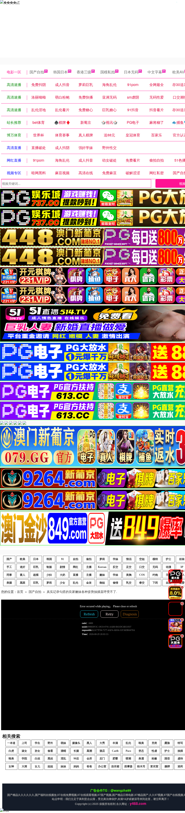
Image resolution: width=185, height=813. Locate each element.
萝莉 (102, 559)
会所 (89, 758)
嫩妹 (102, 574)
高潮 (89, 750)
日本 (36, 559)
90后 (76, 758)
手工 (9, 567)
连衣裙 (115, 766)
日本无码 (131, 72)
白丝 (37, 758)
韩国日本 (60, 72)
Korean (102, 567)
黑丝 (50, 758)
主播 (89, 567)
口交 (142, 567)
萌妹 (63, 743)
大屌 (24, 766)
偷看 (50, 750)
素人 (22, 574)
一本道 (11, 743)
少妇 (49, 574)
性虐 (154, 750)
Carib (115, 750)
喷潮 (128, 758)
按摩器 (128, 766)
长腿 (76, 750)
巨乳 (36, 567)
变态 (141, 750)
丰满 (115, 743)
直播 (75, 574)
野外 (50, 743)
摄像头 (76, 743)
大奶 (62, 574)
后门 (102, 758)
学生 (37, 743)
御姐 (102, 582)
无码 (155, 567)
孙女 (37, 750)
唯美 (141, 743)
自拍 (75, 559)
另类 (154, 743)
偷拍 (89, 559)
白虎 (11, 750)
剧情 (62, 567)
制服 (49, 567)
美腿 (9, 582)
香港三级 (84, 72)
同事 (9, 574)
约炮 (155, 574)
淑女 (24, 750)
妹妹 (63, 766)
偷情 (115, 582)
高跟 (22, 582)
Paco (128, 750)
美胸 (129, 574)
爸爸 (89, 766)
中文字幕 (155, 72)
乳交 (129, 582)
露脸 (167, 743)
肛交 (115, 567)
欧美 (22, 559)
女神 (11, 766)
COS (142, 574)
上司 (24, 743)
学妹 (115, 559)
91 (62, 559)
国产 (9, 559)
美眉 (141, 758)
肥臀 (115, 758)
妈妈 (76, 766)
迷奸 (22, 567)
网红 (75, 567)
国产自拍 (37, 72)
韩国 (49, 559)
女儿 (37, 766)
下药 (155, 582)
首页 (20, 591)
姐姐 (50, 766)
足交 (129, 567)
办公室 (102, 766)
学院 (24, 758)
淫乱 (63, 758)
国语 (167, 758)
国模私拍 (107, 72)
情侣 (129, 559)
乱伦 (75, 582)
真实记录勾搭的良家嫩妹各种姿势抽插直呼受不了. (82, 591)
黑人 (89, 743)
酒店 (102, 750)
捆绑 (167, 766)
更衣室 (154, 766)
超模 (36, 574)
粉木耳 (141, 766)
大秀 (102, 743)
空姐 (142, 559)
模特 (155, 559)
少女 (62, 582)
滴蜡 (63, 750)
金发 (89, 582)
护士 (168, 559)
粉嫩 (154, 758)
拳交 (142, 582)
